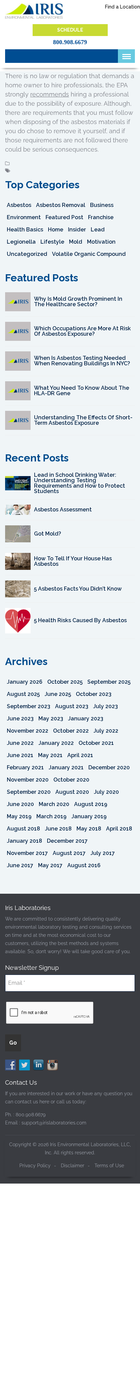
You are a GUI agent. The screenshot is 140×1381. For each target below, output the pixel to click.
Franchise (100, 217)
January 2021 (66, 767)
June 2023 (20, 718)
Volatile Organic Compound (89, 254)
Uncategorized (27, 254)
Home (55, 229)
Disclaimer (72, 1165)
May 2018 (88, 828)
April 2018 (119, 828)
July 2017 (102, 853)
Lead (98, 229)
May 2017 (50, 865)
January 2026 (24, 682)
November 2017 (27, 853)
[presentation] (50, 1013)
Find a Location (122, 7)
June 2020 (20, 804)
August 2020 (72, 792)
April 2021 (80, 755)
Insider (77, 229)
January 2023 (85, 718)
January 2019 (89, 816)
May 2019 (19, 816)
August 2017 (69, 853)
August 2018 (23, 828)
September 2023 (28, 706)
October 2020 (71, 779)
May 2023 (50, 718)
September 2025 (108, 682)
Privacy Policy (35, 1165)
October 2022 (71, 731)
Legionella (21, 242)
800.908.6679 (70, 42)
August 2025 (23, 694)
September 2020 (29, 792)
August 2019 (90, 804)
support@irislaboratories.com (53, 1122)
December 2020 (109, 767)
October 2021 (96, 743)
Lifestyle (52, 242)
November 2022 (27, 731)
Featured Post (64, 217)
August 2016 (84, 865)
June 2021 (20, 755)
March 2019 (51, 816)
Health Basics (25, 229)
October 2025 (65, 682)
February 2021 (25, 767)
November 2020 (28, 779)
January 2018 (24, 841)
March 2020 (54, 804)
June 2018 (58, 828)
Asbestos (19, 205)
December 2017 (67, 841)
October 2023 (93, 694)
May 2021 (50, 755)
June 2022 (20, 743)
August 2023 (71, 706)
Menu (126, 56)
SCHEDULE (70, 30)
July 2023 (105, 706)
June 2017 (20, 865)
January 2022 (56, 743)
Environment (24, 217)
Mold (75, 242)
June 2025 (58, 694)
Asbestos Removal (60, 205)
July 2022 (105, 731)
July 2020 (106, 792)
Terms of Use (109, 1165)
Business (101, 205)
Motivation (101, 242)
